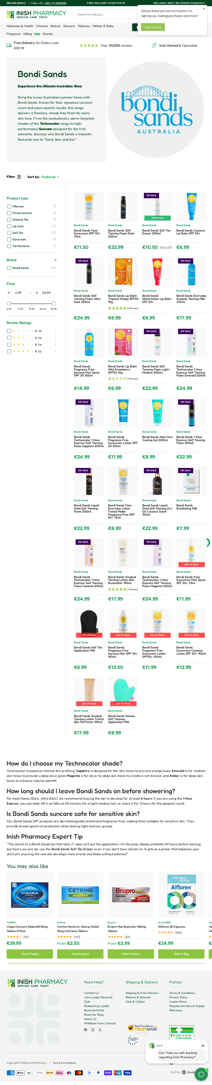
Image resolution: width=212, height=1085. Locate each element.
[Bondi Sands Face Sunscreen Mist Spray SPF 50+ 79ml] (191, 553)
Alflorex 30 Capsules (171, 926)
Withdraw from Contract (100, 1023)
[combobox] (112, 14)
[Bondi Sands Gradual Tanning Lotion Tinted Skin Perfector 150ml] (89, 692)
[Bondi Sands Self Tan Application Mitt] (89, 623)
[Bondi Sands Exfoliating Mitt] (191, 481)
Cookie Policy (178, 1001)
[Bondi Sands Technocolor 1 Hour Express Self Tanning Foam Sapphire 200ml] (89, 413)
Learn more (153, 27)
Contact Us (91, 993)
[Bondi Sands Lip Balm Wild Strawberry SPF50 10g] (123, 342)
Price (11, 283)
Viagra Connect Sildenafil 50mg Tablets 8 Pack (27, 929)
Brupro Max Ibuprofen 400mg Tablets (127, 929)
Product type (17, 198)
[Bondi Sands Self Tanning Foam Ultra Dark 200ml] (89, 272)
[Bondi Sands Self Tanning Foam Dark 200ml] (123, 206)
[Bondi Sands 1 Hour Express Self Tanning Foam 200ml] (191, 413)
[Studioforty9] (188, 1073)
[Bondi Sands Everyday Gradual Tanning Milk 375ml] (191, 272)
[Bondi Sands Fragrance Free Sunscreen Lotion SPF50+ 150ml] (157, 623)
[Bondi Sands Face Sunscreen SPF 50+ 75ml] (89, 206)
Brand (11, 260)
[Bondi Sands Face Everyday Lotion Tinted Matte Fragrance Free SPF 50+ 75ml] (123, 481)
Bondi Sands (81, 225)
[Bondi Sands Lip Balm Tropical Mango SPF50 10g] (123, 272)
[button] (123, 308)
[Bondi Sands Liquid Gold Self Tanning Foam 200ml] (89, 481)
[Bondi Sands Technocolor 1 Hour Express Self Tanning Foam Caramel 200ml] (89, 553)
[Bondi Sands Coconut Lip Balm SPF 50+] (191, 206)
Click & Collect (135, 1001)
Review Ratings (19, 322)
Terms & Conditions (182, 993)
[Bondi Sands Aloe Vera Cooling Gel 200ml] (157, 413)
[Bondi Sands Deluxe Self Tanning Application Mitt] (123, 692)
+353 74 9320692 (55, 3)
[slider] (9, 304)
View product (30, 954)
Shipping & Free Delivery (142, 993)
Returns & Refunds (138, 997)
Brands (48, 34)
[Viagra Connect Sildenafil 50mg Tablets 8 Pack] (30, 895)
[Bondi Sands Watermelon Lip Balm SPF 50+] (157, 272)
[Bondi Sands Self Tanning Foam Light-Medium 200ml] (157, 342)
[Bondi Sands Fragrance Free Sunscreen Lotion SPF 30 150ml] (123, 413)
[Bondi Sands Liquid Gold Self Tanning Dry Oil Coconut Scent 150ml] (157, 481)
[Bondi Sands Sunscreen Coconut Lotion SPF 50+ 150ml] (191, 623)
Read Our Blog (94, 1014)
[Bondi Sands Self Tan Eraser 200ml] (157, 206)
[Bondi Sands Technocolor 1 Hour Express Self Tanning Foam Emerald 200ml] (191, 342)
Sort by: (41, 177)
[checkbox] (31, 206)
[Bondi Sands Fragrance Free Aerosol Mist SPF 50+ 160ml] (123, 623)
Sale (37, 34)
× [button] (204, 8)
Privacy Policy (178, 997)
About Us (90, 1019)
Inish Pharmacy (37, 1062)
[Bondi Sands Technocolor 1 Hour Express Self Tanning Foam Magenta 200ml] (157, 553)
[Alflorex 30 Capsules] (181, 895)
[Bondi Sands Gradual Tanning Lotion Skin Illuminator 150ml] (123, 553)
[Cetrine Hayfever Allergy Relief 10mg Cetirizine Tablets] (80, 895)
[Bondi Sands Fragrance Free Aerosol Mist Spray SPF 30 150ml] (89, 342)
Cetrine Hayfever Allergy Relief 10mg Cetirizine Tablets (78, 929)
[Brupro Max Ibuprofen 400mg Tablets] (131, 895)
